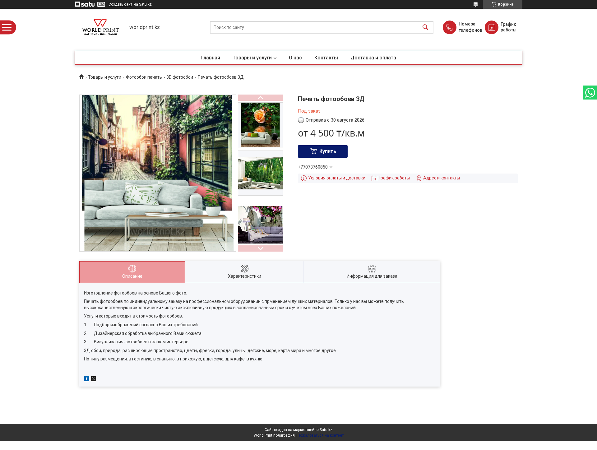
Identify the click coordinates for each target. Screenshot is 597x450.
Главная (210, 58)
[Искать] (425, 27)
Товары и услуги (252, 58)
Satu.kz (326, 430)
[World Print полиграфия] (100, 27)
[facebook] (86, 379)
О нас (295, 58)
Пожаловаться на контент (321, 435)
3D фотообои (179, 77)
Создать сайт (120, 4)
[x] (93, 379)
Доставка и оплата (373, 58)
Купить (327, 151)
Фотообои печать (144, 77)
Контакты (326, 58)
